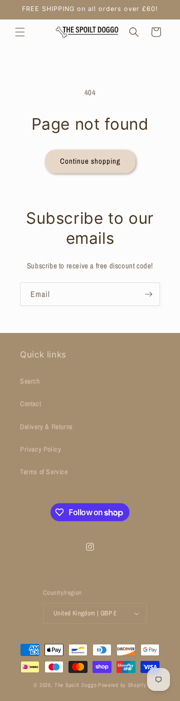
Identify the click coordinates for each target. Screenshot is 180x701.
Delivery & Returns (46, 426)
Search (30, 381)
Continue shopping (90, 161)
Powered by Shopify (122, 684)
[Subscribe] (149, 294)
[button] (20, 32)
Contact (30, 403)
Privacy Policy (40, 449)
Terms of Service (44, 471)
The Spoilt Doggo (75, 684)
